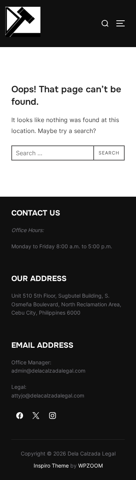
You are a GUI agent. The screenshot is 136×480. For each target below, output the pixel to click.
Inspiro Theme (51, 465)
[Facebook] (19, 416)
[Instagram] (52, 416)
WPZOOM (90, 465)
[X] (36, 416)
